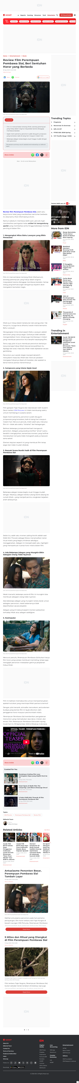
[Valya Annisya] (5, 823)
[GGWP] (7, 15)
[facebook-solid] (37, 154)
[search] (57, 15)
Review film (8, 212)
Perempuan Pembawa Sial (25, 212)
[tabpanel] (26, 136)
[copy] (46, 155)
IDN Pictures (19, 410)
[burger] (75, 15)
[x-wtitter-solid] (41, 154)
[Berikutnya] (50, 842)
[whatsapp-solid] (32, 154)
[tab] (9, 120)
